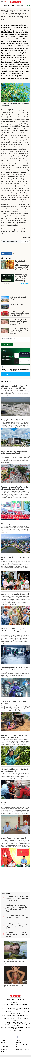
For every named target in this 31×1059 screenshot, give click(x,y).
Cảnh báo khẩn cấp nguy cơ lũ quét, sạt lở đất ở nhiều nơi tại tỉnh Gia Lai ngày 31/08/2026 (19, 331)
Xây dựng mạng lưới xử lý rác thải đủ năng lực (14, 702)
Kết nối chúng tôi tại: (15, 1034)
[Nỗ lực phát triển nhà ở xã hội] (15, 437)
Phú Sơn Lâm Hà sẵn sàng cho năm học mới (15, 558)
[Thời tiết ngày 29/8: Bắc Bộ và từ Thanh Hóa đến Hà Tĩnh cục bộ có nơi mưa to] (15, 687)
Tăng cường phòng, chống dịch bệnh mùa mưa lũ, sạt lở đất (14, 770)
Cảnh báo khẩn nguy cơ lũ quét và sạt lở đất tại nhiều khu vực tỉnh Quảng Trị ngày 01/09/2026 (19, 322)
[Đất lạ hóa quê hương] (5, 306)
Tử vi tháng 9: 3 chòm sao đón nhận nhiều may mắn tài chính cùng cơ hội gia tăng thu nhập (22, 265)
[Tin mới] (5, 2)
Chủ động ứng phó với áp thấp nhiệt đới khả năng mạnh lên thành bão (14, 387)
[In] (13, 253)
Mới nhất (6, 5)
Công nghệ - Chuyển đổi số (22, 1049)
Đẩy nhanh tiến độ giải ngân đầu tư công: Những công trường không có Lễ (15, 453)
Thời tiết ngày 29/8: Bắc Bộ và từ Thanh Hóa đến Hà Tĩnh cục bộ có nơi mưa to (15, 669)
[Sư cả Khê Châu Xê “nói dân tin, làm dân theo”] (15, 824)
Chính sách (4, 1049)
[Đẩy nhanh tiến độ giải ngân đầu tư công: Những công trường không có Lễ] (15, 473)
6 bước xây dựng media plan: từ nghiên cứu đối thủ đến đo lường (22, 278)
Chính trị (12, 5)
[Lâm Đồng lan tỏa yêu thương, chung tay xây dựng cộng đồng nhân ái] (5, 313)
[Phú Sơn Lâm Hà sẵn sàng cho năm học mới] (15, 580)
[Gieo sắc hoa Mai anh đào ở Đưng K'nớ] (15, 615)
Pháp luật (3, 1044)
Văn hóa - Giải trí (5, 1047)
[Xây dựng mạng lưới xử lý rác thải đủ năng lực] (15, 721)
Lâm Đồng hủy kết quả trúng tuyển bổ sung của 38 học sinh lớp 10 (16, 926)
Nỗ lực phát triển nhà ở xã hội (12, 420)
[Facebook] (17, 1037)
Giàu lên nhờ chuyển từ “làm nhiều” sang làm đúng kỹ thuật (14, 736)
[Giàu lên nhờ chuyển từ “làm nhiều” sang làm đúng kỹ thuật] (15, 755)
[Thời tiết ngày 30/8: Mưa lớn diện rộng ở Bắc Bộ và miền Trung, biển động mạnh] (15, 654)
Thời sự (18, 5)
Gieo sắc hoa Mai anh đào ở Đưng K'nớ (15, 594)
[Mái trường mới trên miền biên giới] (5, 299)
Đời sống (18, 1042)
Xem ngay (5, 374)
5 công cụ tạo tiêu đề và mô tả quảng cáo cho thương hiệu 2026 (15, 370)
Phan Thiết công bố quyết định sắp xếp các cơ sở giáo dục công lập (17, 917)
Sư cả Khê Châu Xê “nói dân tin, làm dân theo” (14, 804)
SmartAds (6, 283)
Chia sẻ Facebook (7, 253)
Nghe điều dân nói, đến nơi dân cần (14, 838)
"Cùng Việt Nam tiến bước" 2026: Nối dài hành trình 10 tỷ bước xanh (14, 488)
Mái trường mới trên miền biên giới (18, 298)
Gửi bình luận (7, 344)
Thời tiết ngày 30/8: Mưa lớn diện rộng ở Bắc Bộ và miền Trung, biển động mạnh (15, 631)
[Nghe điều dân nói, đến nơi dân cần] (15, 857)
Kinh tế (23, 5)
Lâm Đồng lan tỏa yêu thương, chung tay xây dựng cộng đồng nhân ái (19, 313)
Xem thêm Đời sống (8, 382)
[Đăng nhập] (29, 2)
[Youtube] (13, 1037)
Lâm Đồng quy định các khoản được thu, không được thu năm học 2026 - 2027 (17, 898)
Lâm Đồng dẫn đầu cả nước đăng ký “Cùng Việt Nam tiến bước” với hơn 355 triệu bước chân (16, 908)
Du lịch (18, 1047)
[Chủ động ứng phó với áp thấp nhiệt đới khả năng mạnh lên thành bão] (15, 406)
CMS (13, 1056)
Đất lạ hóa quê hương (17, 304)
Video (2, 1051)
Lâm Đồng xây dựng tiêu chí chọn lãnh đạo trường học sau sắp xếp (16, 934)
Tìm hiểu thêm (24, 283)
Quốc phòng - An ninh (21, 1044)
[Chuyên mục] (2, 2)
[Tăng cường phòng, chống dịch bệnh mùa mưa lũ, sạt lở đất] (15, 789)
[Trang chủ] (2, 6)
